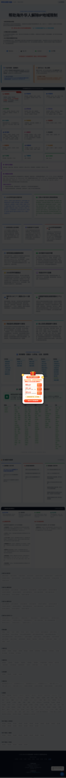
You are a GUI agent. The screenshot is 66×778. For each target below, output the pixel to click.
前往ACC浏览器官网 (33, 400)
